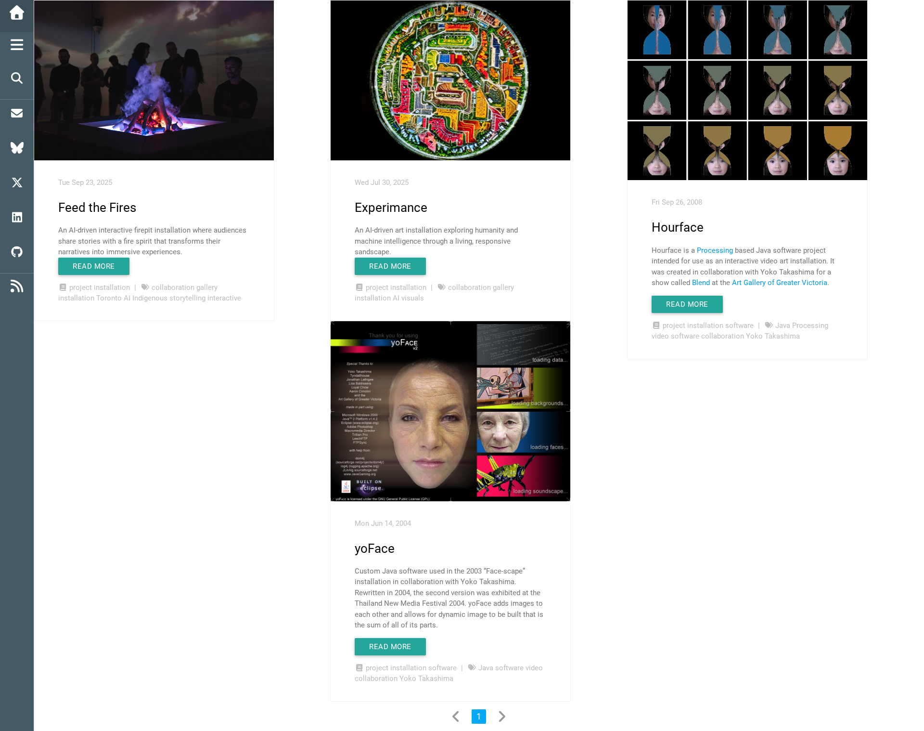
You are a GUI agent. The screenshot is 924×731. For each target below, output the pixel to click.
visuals (412, 298)
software (739, 325)
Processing (715, 250)
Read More (94, 266)
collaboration (173, 287)
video (660, 336)
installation (112, 287)
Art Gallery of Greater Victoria (779, 282)
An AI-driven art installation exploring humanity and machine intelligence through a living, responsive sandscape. (436, 241)
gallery (207, 287)
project (80, 287)
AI (127, 298)
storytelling (187, 298)
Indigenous (149, 298)
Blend (701, 282)
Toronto (109, 298)
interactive (224, 298)
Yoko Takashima (773, 336)
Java (782, 325)
